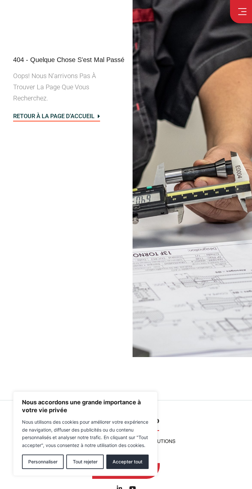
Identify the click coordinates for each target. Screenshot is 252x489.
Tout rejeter (85, 461)
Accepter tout (127, 461)
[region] (85, 434)
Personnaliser (42, 461)
